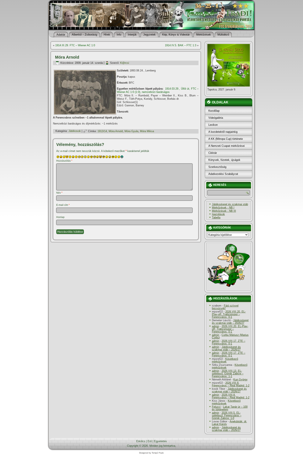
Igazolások (218, 214)
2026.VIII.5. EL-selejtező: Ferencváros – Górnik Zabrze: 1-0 (226, 415)
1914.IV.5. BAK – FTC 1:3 (180, 45)
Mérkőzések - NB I (223, 207)
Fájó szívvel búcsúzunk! (225, 307)
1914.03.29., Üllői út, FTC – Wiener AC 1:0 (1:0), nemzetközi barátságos (157, 90)
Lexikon (213, 124)
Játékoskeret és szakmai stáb (230, 204)
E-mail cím (63, 205)
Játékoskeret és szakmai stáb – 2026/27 (230, 322)
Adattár (60, 34)
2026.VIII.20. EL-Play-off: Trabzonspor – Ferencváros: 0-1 (229, 314)
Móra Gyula (131, 131)
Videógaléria (215, 117)
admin (215, 326)
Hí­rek (107, 34)
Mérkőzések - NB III (224, 210)
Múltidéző (223, 34)
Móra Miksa (147, 131)
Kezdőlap (214, 110)
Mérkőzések (203, 34)
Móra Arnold (116, 131)
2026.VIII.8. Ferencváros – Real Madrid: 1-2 (230, 384)
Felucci (216, 406)
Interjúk (132, 34)
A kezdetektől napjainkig (222, 131)
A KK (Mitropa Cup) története (225, 138)
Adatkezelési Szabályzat (223, 173)
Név (59, 192)
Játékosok (74, 131)
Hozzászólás (64, 160)
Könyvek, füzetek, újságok (224, 159)
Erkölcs (140, 441)
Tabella (216, 217)
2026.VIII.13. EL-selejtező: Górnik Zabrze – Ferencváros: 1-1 (227, 373)
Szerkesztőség (217, 166)
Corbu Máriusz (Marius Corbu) (230, 336)
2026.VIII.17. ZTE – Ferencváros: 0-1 (228, 342)
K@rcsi (124, 62)
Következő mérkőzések (225, 360)
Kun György (240, 379)
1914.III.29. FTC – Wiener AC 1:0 (75, 45)
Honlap (60, 217)
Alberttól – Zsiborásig (84, 34)
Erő (150, 441)
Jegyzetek (149, 34)
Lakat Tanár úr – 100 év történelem (230, 408)
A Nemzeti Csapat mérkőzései (226, 145)
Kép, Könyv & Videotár (176, 34)
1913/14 (102, 131)
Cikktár (212, 152)
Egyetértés (160, 441)
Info (119, 34)
